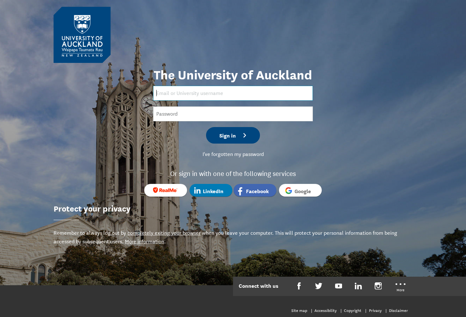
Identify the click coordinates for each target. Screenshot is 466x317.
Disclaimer (398, 310)
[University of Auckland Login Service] (82, 34)
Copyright (352, 310)
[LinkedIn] (358, 286)
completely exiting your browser (164, 232)
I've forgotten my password (233, 154)
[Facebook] (299, 286)
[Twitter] (318, 286)
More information (144, 241)
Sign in (227, 135)
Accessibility (325, 310)
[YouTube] (338, 286)
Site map (299, 310)
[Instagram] (378, 286)
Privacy (375, 310)
